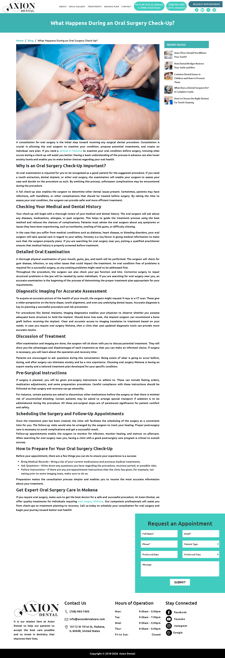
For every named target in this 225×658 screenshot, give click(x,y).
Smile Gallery (77, 6)
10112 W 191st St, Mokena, (149, 6)
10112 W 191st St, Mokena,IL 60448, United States (87, 629)
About (63, 6)
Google (178, 632)
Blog (31, 40)
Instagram (180, 625)
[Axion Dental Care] (18, 6)
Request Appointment (206, 4)
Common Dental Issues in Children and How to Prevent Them (189, 78)
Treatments (95, 6)
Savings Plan (111, 6)
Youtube (179, 619)
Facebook (180, 612)
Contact (126, 6)
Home (20, 40)
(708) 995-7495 (176, 6)
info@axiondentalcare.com (87, 619)
